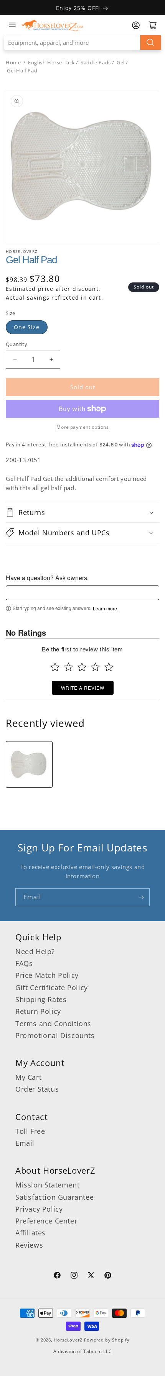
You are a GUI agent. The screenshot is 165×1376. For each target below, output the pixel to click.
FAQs (24, 963)
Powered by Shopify (107, 1340)
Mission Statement (47, 1184)
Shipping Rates (40, 999)
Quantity (16, 344)
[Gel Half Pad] (29, 764)
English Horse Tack (51, 62)
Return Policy (38, 1011)
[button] (82, 512)
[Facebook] (57, 1276)
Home (13, 62)
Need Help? (35, 951)
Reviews (29, 1245)
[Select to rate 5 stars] (109, 667)
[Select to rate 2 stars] (68, 667)
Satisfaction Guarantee (54, 1197)
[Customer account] (135, 25)
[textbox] (82, 592)
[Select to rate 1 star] (55, 667)
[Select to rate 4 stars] (95, 667)
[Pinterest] (107, 1276)
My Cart (28, 1077)
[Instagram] (74, 1276)
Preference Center (46, 1220)
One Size (27, 327)
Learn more (105, 608)
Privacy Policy (39, 1209)
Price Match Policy (47, 975)
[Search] (150, 42)
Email (25, 1143)
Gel (121, 62)
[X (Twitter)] (90, 1276)
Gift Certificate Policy (51, 987)
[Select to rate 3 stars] (82, 667)
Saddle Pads (96, 62)
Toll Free (30, 1131)
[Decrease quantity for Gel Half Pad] (14, 360)
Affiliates (30, 1232)
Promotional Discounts (55, 1035)
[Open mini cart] (152, 25)
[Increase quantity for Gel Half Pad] (51, 360)
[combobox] (82, 42)
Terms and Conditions (53, 1023)
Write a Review (82, 687)
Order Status (37, 1089)
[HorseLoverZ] (52, 24)
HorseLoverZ (68, 1340)
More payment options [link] (82, 427)
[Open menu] (12, 25)
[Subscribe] (140, 897)
